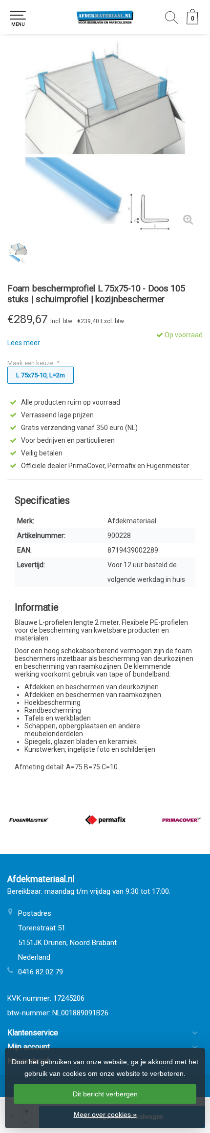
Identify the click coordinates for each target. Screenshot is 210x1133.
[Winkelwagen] (192, 22)
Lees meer (23, 343)
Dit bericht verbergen (105, 1094)
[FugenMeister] (29, 820)
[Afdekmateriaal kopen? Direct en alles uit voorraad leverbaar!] (105, 17)
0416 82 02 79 (40, 972)
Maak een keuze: (33, 363)
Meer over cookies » (105, 1114)
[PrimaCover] (182, 820)
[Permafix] (105, 820)
